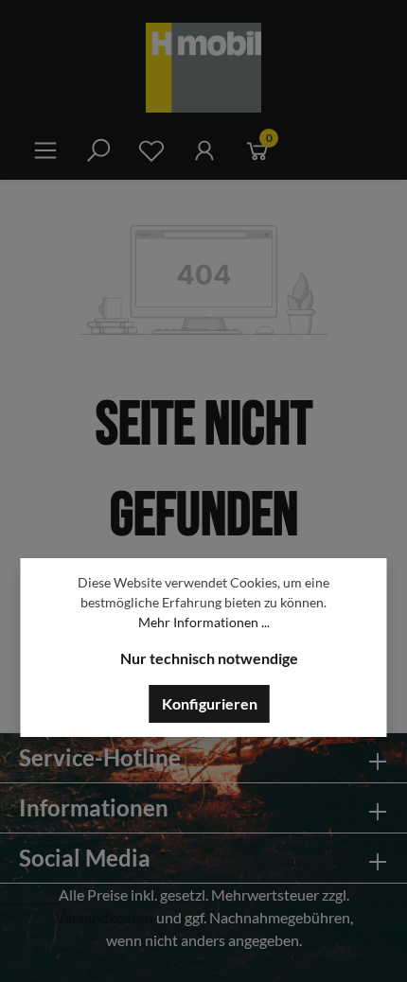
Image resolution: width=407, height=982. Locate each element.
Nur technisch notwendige (209, 658)
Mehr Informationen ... (204, 622)
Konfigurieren (209, 703)
